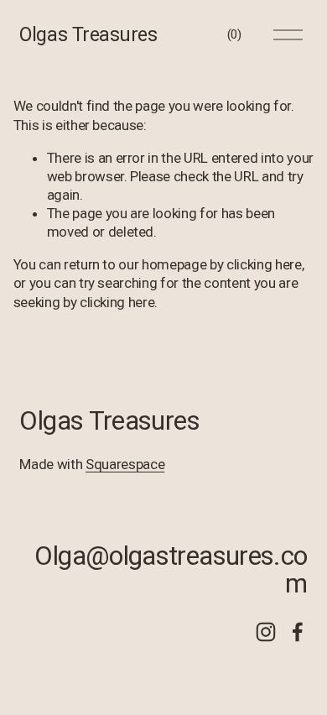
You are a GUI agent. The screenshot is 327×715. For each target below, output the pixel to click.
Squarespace (125, 464)
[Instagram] (266, 632)
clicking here (264, 264)
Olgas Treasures (88, 34)
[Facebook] (298, 632)
